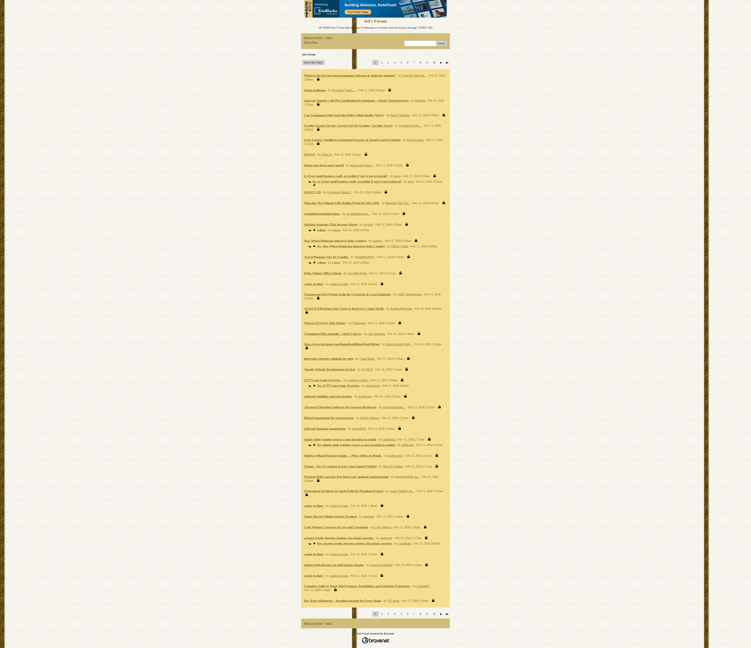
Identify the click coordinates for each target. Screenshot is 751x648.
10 (434, 62)
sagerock (368, 516)
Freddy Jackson (369, 418)
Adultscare (365, 396)
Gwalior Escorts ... (410, 125)
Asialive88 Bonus (401, 308)
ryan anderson (376, 334)
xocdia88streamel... (358, 213)
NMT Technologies (409, 294)
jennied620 (359, 428)
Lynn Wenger (383, 527)
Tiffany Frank (399, 246)
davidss (368, 224)
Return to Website (313, 37)
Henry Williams (400, 115)
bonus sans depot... (362, 165)
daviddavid (373, 385)
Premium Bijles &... (407, 476)
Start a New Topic (313, 62)
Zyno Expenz (415, 140)
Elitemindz (359, 323)
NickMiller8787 (365, 257)
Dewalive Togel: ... (344, 90)
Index (329, 37)
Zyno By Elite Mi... (414, 75)
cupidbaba (389, 439)
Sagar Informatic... (394, 407)
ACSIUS (367, 369)
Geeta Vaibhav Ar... (402, 491)
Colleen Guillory (358, 380)
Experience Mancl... (339, 192)
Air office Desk (357, 273)
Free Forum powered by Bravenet (375, 633)
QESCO (327, 154)
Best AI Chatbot (393, 466)
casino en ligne (339, 284)
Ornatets (420, 100)
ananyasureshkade (381, 565)
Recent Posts (311, 42)
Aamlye (377, 240)
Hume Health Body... (399, 344)
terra (410, 181)
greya (397, 176)
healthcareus (395, 455)
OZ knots (393, 600)
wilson (336, 230)
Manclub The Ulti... (397, 203)
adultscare (407, 445)
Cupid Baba (367, 358)
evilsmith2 (423, 586)
